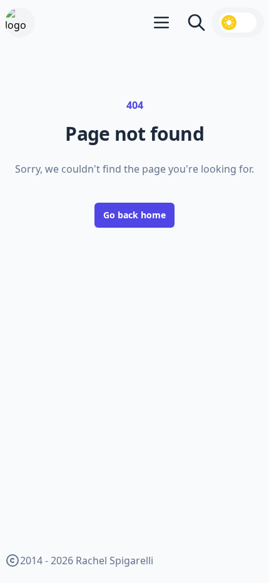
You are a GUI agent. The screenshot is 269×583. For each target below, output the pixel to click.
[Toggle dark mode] (237, 23)
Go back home (134, 215)
